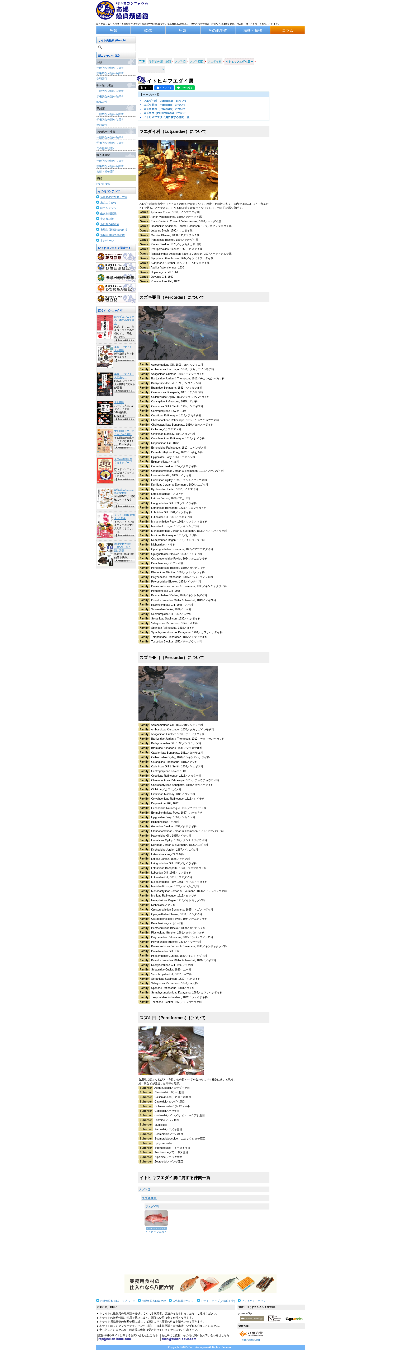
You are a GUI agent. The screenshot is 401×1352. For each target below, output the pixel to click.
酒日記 (116, 298)
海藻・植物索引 (105, 171)
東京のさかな (108, 202)
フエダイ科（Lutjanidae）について (165, 100)
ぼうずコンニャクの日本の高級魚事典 (124, 320)
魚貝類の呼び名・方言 (113, 197)
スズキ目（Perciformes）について (164, 112)
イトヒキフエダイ (156, 1231)
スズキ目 (144, 1189)
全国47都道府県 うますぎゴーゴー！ (123, 462)
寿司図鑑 (116, 256)
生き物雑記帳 (108, 213)
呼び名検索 (103, 184)
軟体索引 (101, 101)
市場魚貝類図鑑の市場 (113, 229)
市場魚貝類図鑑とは (154, 1300)
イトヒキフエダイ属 (156, 1228)
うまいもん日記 (116, 288)
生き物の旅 (107, 218)
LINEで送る (187, 87)
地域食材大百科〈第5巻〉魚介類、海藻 (123, 547)
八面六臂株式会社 (251, 1339)
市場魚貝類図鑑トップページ (117, 1300)
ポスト (147, 87)
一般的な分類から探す (110, 67)
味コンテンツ (108, 208)
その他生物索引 (105, 148)
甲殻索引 (101, 125)
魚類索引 (101, 78)
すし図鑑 (119, 402)
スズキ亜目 (149, 1198)
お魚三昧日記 (116, 267)
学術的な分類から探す (110, 73)
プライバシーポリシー (255, 1300)
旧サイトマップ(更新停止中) (218, 1300)
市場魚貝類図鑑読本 (112, 235)
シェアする (166, 87)
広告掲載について (183, 1300)
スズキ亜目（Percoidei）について (164, 104)
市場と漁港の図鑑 (116, 277)
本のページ (107, 240)
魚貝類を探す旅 (109, 224)
